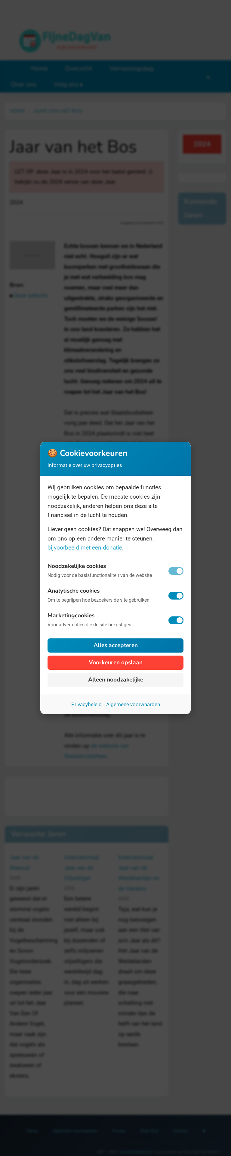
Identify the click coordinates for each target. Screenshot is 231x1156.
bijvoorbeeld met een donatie (85, 547)
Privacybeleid (86, 704)
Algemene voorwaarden (133, 704)
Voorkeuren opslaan (116, 662)
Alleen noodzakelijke (115, 680)
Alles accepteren (116, 645)
